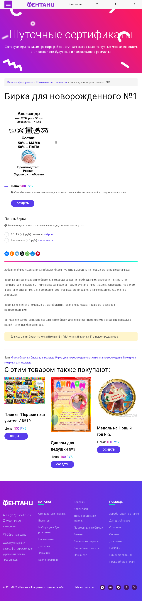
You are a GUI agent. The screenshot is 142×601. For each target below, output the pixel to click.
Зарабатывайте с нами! (124, 513)
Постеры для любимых (88, 527)
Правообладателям (122, 561)
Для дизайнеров (119, 520)
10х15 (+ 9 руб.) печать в (32, 234)
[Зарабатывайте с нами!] (136, 4)
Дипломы (44, 546)
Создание (115, 527)
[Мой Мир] (32, 253)
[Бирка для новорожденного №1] (31, 142)
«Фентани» (24, 587)
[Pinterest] (38, 253)
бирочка (24, 357)
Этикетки (44, 553)
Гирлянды (44, 520)
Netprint (48, 234)
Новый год (80, 555)
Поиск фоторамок (120, 555)
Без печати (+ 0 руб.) (32, 240)
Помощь (114, 548)
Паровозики (46, 539)
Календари (81, 509)
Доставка (115, 541)
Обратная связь (16, 534)
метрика (130, 357)
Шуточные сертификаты (51, 82)
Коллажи (79, 502)
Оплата (114, 534)
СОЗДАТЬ (22, 203)
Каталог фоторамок (20, 82)
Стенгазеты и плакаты (52, 513)
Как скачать (45, 240)
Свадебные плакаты (86, 548)
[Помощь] (117, 4)
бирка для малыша (42, 357)
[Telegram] (17, 253)
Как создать (75, 4)
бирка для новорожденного (73, 357)
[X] (22, 253)
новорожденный (114, 357)
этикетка (97, 357)
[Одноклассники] (12, 253)
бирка (15, 357)
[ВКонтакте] (6, 253)
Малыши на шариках (87, 541)
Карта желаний (48, 560)
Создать (16, 436)
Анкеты (78, 534)
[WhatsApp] (27, 253)
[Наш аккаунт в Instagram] (134, 587)
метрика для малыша (17, 362)
